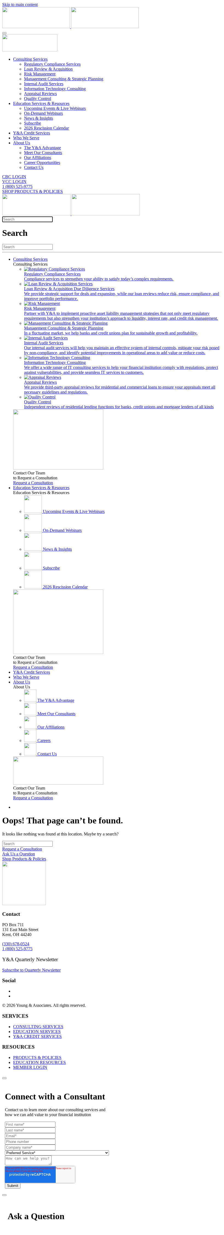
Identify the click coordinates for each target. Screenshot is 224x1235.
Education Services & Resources (41, 103)
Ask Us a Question (18, 854)
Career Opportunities (42, 162)
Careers (44, 740)
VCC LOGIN (14, 181)
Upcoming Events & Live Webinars (55, 108)
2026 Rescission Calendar (46, 128)
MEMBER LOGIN (30, 1067)
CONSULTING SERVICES (38, 1026)
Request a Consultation (33, 482)
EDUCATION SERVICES (37, 1031)
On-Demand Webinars (43, 113)
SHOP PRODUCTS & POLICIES (32, 191)
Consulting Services (30, 59)
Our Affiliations (37, 157)
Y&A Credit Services (31, 133)
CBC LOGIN (14, 176)
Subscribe (32, 123)
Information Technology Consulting (55, 88)
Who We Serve (26, 138)
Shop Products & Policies (24, 858)
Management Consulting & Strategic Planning (63, 79)
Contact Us (33, 167)
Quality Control (37, 98)
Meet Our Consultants (43, 152)
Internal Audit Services (43, 83)
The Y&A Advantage (42, 147)
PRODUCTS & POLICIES (37, 1057)
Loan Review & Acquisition (48, 69)
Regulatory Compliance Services (52, 64)
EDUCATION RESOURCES (39, 1062)
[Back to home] (70, 26)
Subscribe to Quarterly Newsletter (31, 970)
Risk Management (39, 74)
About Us (21, 142)
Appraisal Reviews (40, 93)
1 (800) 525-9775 (17, 186)
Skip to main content (20, 4)
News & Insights (38, 118)
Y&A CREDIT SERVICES (37, 1036)
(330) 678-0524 (15, 943)
